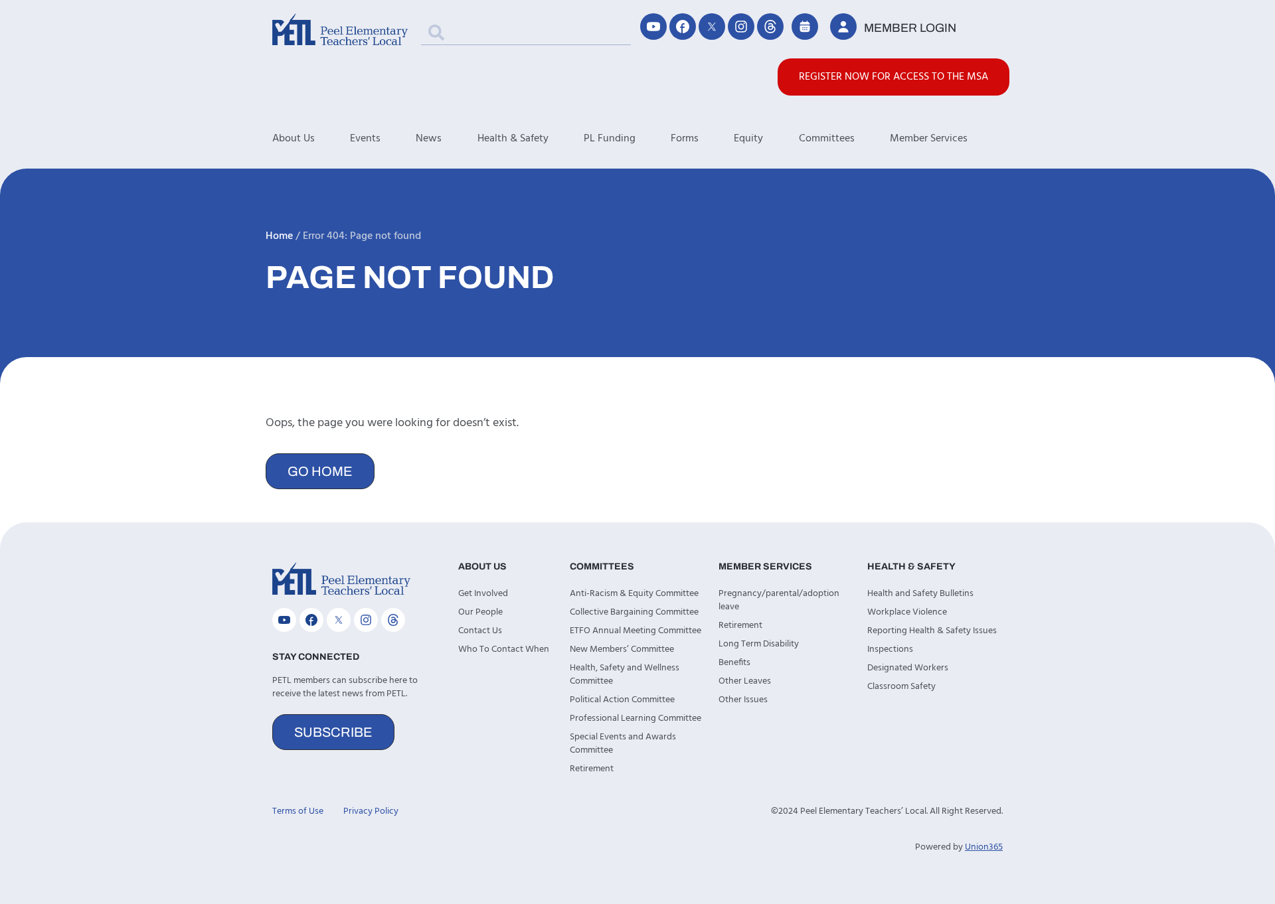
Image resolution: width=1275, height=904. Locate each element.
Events (365, 138)
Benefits (734, 662)
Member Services (929, 138)
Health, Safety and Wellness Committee (624, 674)
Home (279, 236)
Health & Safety (513, 138)
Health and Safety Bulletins (920, 593)
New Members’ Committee (622, 649)
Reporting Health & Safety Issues (932, 631)
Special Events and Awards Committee (623, 743)
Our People (480, 612)
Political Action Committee (622, 700)
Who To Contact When (503, 649)
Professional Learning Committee (635, 718)
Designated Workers (907, 668)
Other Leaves (745, 681)
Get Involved (483, 593)
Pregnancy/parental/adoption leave (779, 600)
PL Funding (610, 138)
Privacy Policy (370, 811)
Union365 (984, 847)
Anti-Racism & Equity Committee (634, 593)
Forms (685, 138)
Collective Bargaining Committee (634, 612)
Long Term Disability (759, 644)
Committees (827, 138)
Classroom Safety (901, 686)
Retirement (592, 769)
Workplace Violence (907, 612)
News (429, 138)
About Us (293, 138)
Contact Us (480, 631)
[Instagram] (741, 26)
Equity (748, 138)
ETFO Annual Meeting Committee (635, 631)
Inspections (890, 649)
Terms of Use (297, 811)
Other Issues (743, 700)
